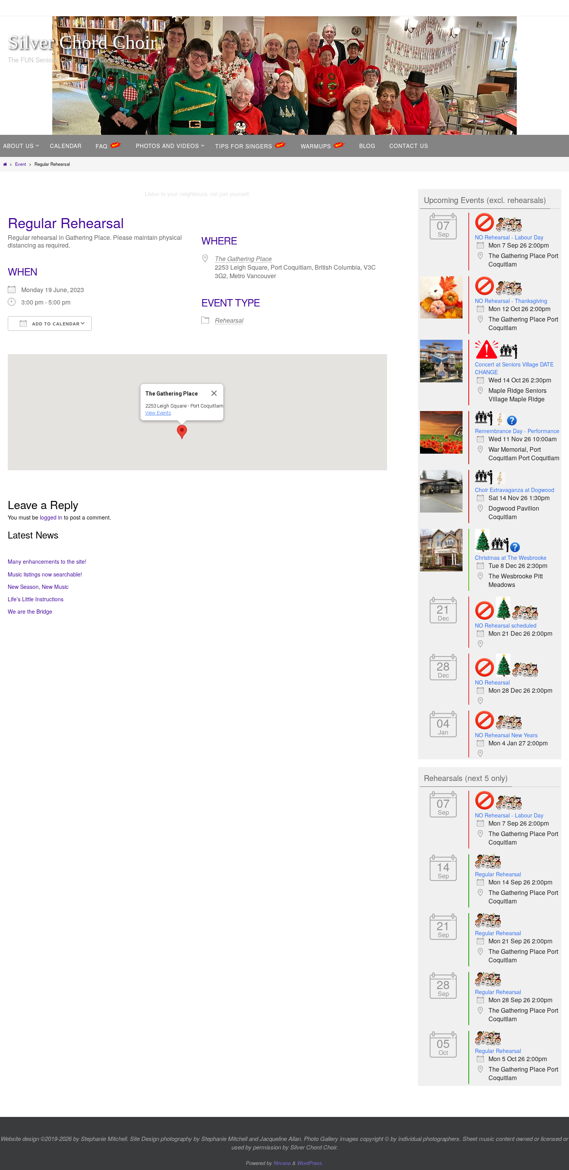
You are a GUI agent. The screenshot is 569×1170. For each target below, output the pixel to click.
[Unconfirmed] (512, 423)
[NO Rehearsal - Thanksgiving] (443, 316)
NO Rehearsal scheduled (505, 625)
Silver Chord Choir (82, 42)
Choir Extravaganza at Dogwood (514, 490)
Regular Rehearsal (498, 874)
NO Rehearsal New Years (506, 735)
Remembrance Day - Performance (517, 431)
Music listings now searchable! (45, 574)
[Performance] (508, 357)
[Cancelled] (484, 229)
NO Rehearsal (492, 682)
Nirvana (282, 1163)
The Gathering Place (243, 258)
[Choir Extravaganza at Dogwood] (443, 510)
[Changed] (486, 357)
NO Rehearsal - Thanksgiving (511, 301)
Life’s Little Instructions (35, 599)
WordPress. (310, 1163)
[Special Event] (500, 423)
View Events (158, 413)
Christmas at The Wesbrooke (511, 557)
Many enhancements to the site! (47, 561)
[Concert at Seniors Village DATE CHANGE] (443, 380)
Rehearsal (229, 320)
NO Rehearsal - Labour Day (509, 237)
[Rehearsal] (509, 229)
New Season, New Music (38, 586)
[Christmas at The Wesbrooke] (443, 569)
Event (20, 164)
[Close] (214, 393)
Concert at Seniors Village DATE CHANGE (514, 368)
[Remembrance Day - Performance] (443, 451)
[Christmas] (482, 550)
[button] (182, 432)
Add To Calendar (55, 324)
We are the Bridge (30, 611)
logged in (51, 517)
